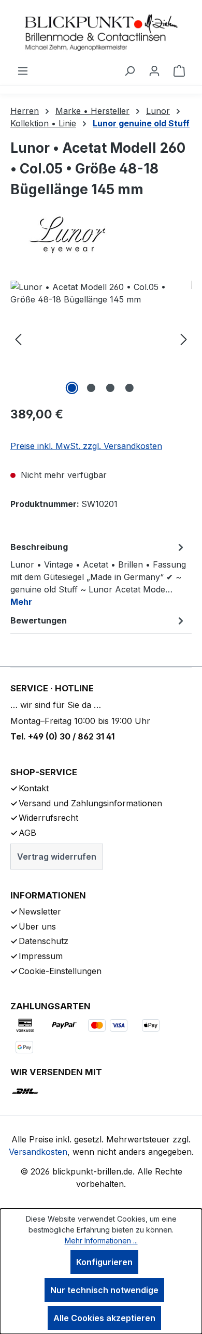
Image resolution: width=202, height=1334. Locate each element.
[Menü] (22, 70)
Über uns (37, 926)
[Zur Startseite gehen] (101, 32)
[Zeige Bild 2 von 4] (91, 388)
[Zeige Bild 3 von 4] (110, 388)
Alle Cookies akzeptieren (104, 1318)
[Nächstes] (184, 339)
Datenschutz (43, 941)
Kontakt (34, 788)
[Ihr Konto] (154, 70)
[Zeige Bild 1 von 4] (72, 388)
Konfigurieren (104, 1262)
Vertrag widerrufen (56, 856)
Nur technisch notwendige (104, 1290)
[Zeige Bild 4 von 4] (129, 388)
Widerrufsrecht (48, 818)
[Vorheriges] (18, 339)
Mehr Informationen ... (101, 1240)
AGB (27, 833)
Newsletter (40, 911)
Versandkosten (38, 1152)
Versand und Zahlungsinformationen (90, 803)
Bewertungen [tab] (38, 620)
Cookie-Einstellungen (60, 971)
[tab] (98, 574)
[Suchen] (129, 70)
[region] (101, 339)
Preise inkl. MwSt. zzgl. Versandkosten (86, 446)
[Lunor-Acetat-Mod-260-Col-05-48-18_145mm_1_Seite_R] (101, 339)
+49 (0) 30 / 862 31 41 (71, 736)
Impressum (41, 956)
